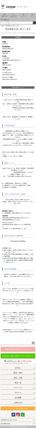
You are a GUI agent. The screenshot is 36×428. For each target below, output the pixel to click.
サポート (18, 393)
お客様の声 (6, 19)
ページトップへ (33, 342)
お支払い (18, 368)
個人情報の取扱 (5, 423)
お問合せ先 (18, 403)
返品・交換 (18, 378)
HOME (2, 25)
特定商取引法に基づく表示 (9, 420)
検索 (34, 22)
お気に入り (14, 16)
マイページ (23, 16)
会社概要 (18, 398)
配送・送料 (18, 373)
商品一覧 (4, 16)
